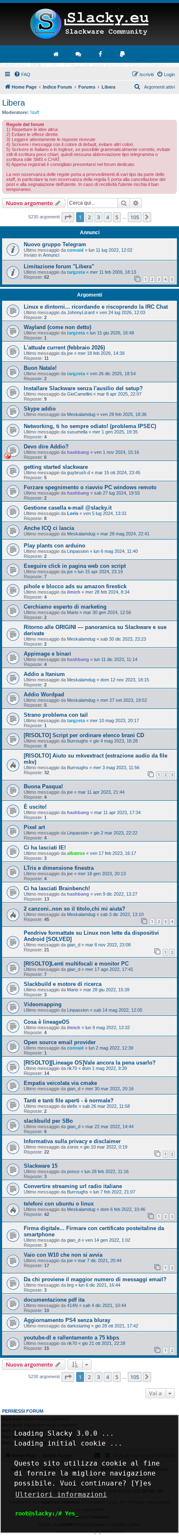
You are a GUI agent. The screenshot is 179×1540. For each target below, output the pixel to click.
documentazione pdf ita (54, 1300)
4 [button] (107, 217)
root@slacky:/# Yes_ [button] (46, 1513)
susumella (77, 431)
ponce (73, 1171)
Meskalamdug (81, 414)
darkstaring (78, 1325)
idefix (72, 1106)
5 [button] (116, 217)
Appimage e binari (47, 654)
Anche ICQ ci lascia (49, 528)
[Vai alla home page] (56, 54)
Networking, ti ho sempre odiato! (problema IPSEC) (90, 426)
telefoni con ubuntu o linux (59, 1204)
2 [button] (89, 217)
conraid (75, 250)
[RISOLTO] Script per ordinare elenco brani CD (84, 735)
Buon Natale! (40, 368)
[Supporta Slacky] (122, 54)
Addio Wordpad (44, 694)
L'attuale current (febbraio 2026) (64, 347)
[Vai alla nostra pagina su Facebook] (100, 54)
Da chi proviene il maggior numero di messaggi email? (95, 1279)
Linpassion (78, 551)
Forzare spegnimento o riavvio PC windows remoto (90, 487)
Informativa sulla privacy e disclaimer (72, 1141)
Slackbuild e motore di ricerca (63, 984)
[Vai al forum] (78, 54)
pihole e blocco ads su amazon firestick (75, 586)
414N (72, 1305)
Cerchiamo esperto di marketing (65, 607)
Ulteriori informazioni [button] (61, 1494)
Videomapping (43, 1004)
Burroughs (77, 740)
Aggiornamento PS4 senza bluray (67, 1320)
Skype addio (40, 409)
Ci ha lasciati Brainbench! (57, 888)
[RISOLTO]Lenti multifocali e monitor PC (76, 964)
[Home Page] (89, 24)
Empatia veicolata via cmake (60, 1083)
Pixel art (34, 827)
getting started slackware (56, 467)
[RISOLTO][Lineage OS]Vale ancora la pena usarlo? (90, 1063)
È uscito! (35, 807)
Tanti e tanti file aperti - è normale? (69, 1100)
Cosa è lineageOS (47, 1022)
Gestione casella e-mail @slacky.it (68, 508)
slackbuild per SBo (48, 1121)
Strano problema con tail (56, 715)
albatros (76, 853)
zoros (73, 1146)
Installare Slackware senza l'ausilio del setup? (83, 388)
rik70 (72, 1068)
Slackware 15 (40, 1166)
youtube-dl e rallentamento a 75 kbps (71, 1338)
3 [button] (98, 217)
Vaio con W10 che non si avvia (63, 1255)
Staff (34, 112)
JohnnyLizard (80, 312)
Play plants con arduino (54, 545)
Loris (72, 513)
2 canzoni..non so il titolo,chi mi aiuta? (74, 909)
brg (70, 1285)
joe (70, 353)
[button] (68, 217)
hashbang (78, 452)
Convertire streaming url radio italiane (73, 1186)
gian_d (73, 944)
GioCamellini (79, 393)
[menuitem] (22, 74)
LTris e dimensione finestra (59, 868)
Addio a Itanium (44, 674)
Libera (13, 102)
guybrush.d (78, 472)
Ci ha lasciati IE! (45, 847)
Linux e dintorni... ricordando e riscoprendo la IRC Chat (96, 307)
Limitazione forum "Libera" (59, 266)
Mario (72, 612)
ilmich (73, 591)
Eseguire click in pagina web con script (75, 566)
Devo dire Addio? (46, 446)
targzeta (76, 272)
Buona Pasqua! (43, 786)
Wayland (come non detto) (57, 327)
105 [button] (134, 217)
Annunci (51, 255)
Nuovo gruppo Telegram (55, 244)
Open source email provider (60, 1042)
